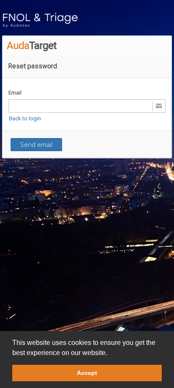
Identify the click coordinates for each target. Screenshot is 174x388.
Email (15, 93)
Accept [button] (87, 372)
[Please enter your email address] (87, 106)
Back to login (25, 118)
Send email (36, 144)
